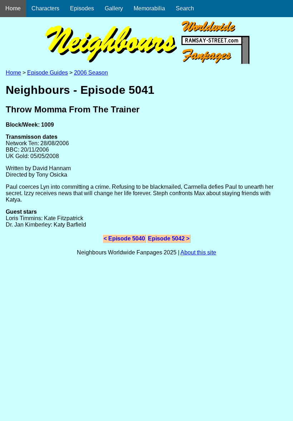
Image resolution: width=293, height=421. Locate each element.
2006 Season (91, 73)
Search (185, 8)
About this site (198, 252)
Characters (45, 8)
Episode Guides (47, 73)
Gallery (114, 8)
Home (13, 8)
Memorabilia (149, 8)
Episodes (82, 8)
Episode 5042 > (168, 238)
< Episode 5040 (124, 238)
